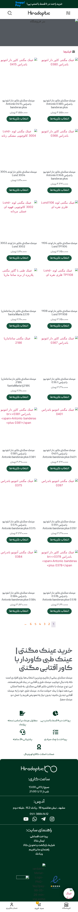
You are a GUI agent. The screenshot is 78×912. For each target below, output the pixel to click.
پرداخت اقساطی (39, 837)
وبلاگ (39, 854)
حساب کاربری (12, 908)
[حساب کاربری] (12, 904)
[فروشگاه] (66, 904)
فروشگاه (66, 908)
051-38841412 (39, 814)
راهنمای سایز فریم (39, 850)
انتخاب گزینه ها (59, 119)
